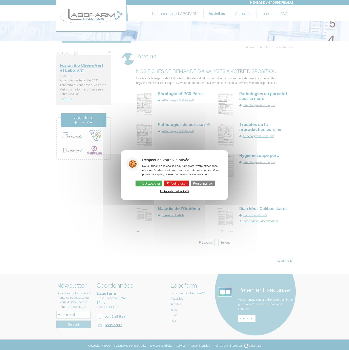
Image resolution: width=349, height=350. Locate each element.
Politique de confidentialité (174, 191)
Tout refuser (178, 183)
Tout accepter (150, 183)
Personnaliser (203, 183)
